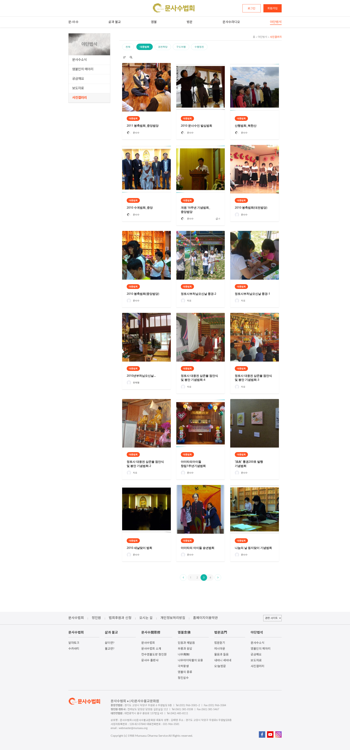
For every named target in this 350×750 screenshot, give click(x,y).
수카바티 (73, 648)
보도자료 (78, 88)
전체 (128, 46)
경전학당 (163, 46)
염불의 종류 (185, 672)
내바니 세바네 (222, 660)
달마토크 (73, 642)
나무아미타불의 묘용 (190, 660)
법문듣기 (219, 642)
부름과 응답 (185, 648)
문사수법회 (148, 642)
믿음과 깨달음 (186, 642)
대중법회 (144, 46)
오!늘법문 (220, 666)
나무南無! (184, 654)
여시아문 (219, 648)
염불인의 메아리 (82, 69)
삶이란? (109, 642)
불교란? (109, 648)
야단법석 (261, 37)
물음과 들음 (221, 654)
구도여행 (181, 46)
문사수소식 (79, 60)
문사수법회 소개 (151, 648)
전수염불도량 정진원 (154, 654)
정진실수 (183, 677)
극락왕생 (183, 666)
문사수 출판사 (149, 660)
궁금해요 (78, 78)
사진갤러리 (79, 97)
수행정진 (199, 46)
